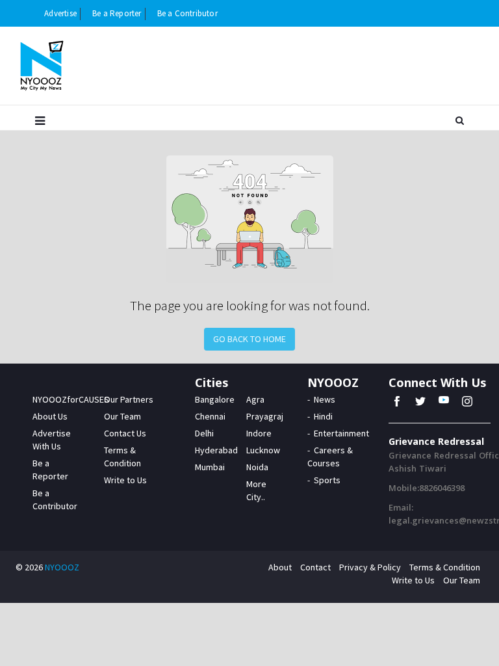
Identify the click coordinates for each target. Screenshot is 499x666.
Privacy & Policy (370, 567)
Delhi (204, 433)
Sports (327, 480)
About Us (50, 416)
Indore (259, 433)
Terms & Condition (444, 567)
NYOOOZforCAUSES (70, 399)
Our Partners (128, 399)
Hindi (323, 416)
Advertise (60, 13)
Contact (315, 567)
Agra (255, 399)
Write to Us (125, 480)
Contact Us (125, 433)
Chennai (210, 416)
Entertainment (341, 433)
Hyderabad (216, 450)
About (280, 567)
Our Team (122, 416)
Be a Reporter (117, 13)
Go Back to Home (249, 339)
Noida (257, 467)
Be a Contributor (187, 13)
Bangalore (215, 399)
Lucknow (263, 450)
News (324, 399)
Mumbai (210, 467)
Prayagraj (264, 416)
